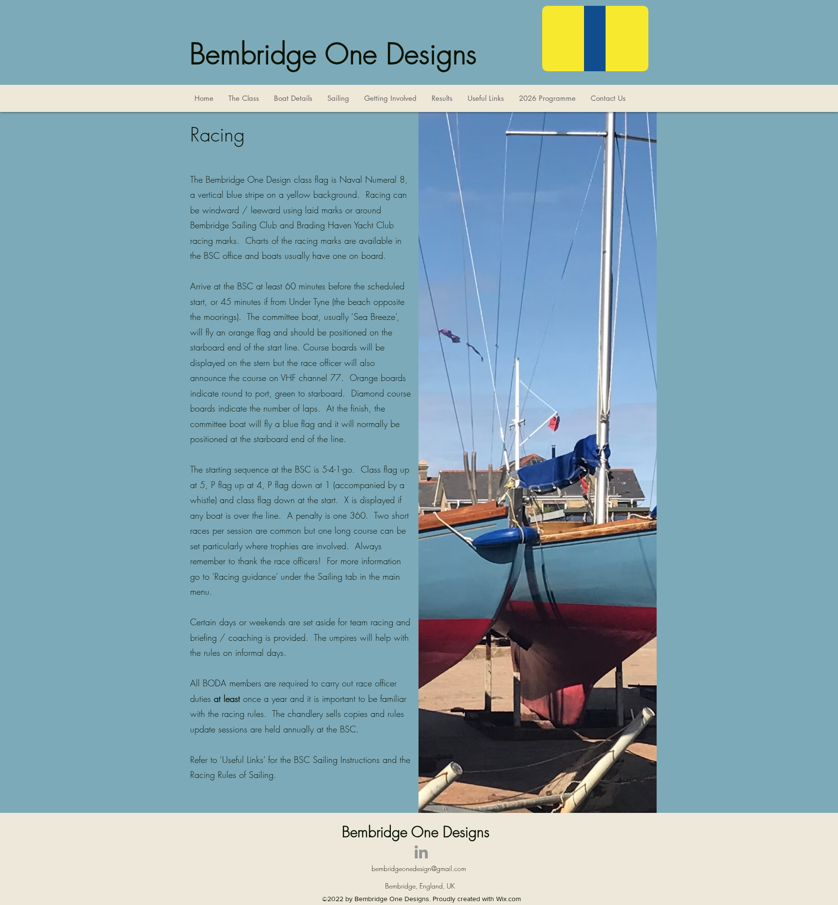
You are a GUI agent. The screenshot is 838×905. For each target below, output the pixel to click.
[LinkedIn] (421, 851)
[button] (243, 98)
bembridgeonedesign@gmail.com (418, 868)
